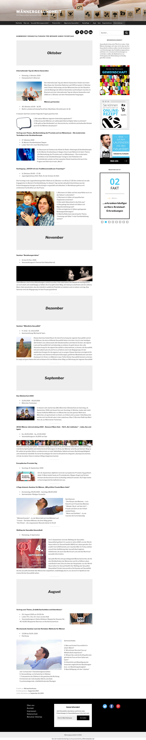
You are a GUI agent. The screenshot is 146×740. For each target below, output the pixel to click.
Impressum (31, 711)
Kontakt (30, 708)
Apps (94, 23)
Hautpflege (85, 23)
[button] (102, 222)
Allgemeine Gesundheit (71, 23)
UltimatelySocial (88, 739)
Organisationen (107, 23)
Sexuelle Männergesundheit (40, 23)
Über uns (26, 23)
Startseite (19, 23)
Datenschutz (32, 714)
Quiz (99, 23)
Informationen (118, 23)
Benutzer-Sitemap (34, 717)
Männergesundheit (39, 12)
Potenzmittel (56, 23)
